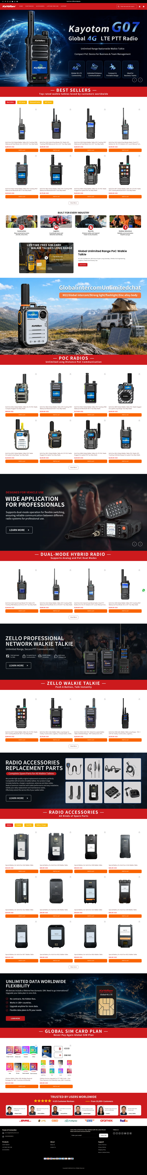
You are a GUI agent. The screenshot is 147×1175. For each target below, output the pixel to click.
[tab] (58, 354)
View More (73, 203)
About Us (52, 1144)
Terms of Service (102, 1144)
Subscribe (104, 1135)
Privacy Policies (102, 1147)
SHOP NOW (83, 264)
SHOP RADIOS (5, 1144)
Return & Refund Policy (104, 1152)
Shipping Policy (102, 1150)
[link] (63, 6)
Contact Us (53, 1147)
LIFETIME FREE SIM (7, 1147)
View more (73, 967)
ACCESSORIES (5, 1150)
